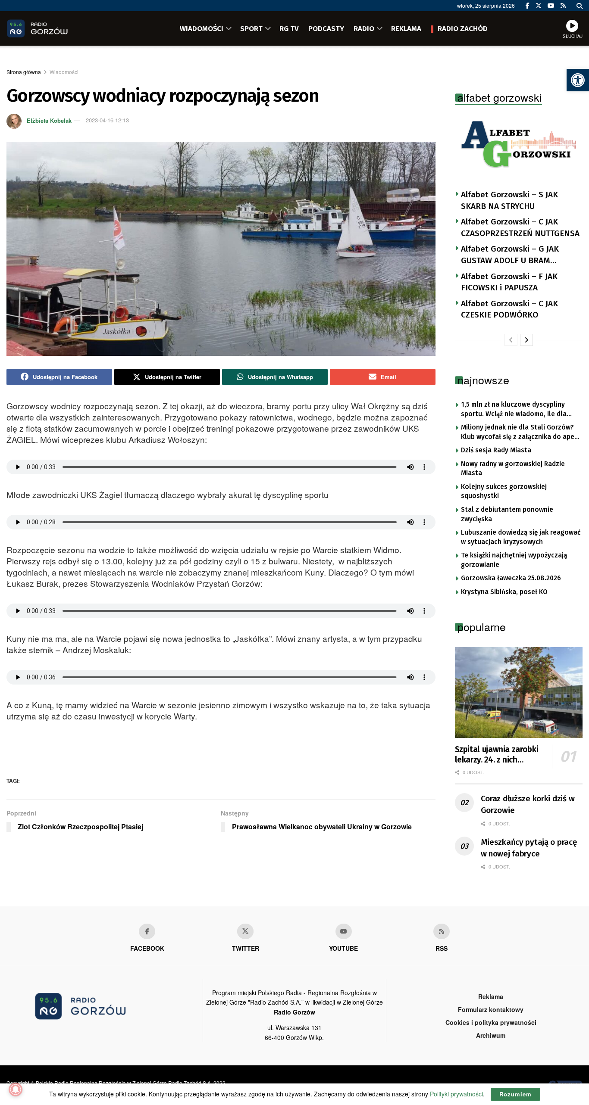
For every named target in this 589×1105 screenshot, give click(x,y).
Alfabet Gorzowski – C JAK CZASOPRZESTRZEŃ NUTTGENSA (520, 227)
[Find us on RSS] (563, 5)
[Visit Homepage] (49, 28)
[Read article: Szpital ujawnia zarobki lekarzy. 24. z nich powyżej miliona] (519, 692)
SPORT (251, 28)
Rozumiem (515, 1094)
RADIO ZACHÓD (463, 28)
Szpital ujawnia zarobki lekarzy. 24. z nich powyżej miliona (497, 754)
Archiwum (490, 1035)
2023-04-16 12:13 (107, 120)
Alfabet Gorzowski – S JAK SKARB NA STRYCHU (509, 200)
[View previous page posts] (510, 340)
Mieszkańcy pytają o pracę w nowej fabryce (529, 848)
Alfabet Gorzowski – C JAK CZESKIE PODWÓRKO (509, 309)
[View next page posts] (526, 340)
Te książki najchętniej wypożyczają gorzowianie (514, 560)
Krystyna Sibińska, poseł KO (504, 592)
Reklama (490, 996)
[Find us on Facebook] (527, 5)
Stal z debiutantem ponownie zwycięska (507, 514)
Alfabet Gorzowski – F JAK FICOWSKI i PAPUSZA (509, 282)
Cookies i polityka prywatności (490, 1022)
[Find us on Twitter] (539, 5)
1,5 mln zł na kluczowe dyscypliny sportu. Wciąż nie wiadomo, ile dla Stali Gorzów (514, 410)
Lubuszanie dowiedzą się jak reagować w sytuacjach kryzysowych (520, 537)
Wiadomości (64, 71)
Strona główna (23, 71)
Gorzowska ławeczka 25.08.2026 (511, 578)
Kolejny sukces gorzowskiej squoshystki (504, 491)
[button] (578, 80)
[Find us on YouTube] (551, 5)
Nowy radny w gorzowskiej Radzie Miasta (513, 468)
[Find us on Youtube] (343, 931)
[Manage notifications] (15, 1089)
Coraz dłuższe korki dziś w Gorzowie (528, 804)
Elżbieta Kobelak (49, 120)
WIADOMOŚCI (201, 28)
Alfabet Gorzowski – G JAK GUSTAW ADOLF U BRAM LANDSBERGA (510, 255)
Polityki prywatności (456, 1093)
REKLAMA (406, 28)
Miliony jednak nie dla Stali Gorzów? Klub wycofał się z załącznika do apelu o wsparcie (520, 432)
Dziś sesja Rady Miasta (496, 450)
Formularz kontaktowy (490, 1009)
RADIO (364, 28)
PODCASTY (326, 28)
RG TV (289, 28)
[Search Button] (579, 5)
